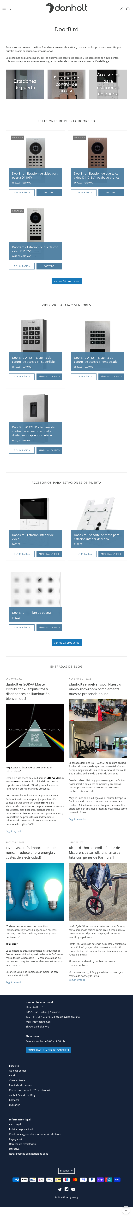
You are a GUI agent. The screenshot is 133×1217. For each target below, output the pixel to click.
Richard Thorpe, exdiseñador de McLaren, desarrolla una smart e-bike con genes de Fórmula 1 (95, 852)
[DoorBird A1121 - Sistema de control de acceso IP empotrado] (97, 344)
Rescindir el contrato (20, 1085)
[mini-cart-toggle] (128, 8)
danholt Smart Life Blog (22, 1095)
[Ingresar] (121, 8)
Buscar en (14, 1104)
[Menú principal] (4, 8)
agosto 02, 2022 (15, 842)
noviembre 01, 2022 (80, 679)
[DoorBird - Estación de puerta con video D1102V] (35, 234)
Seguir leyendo (14, 831)
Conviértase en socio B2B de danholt (29, 1090)
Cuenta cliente (17, 1080)
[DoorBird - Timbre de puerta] (35, 595)
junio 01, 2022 (77, 842)
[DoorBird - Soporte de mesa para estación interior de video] (97, 521)
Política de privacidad (21, 1129)
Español (64, 1170)
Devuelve (14, 1148)
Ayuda (12, 1075)
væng (75, 1197)
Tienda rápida (22, 192)
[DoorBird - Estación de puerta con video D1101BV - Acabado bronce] (97, 160)
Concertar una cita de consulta (48, 1050)
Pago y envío (16, 1139)
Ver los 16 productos (66, 281)
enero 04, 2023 (14, 679)
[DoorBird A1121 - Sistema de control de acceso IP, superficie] (35, 344)
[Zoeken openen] (9, 8)
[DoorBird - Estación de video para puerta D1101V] (35, 160)
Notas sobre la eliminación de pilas (28, 1153)
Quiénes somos (17, 1070)
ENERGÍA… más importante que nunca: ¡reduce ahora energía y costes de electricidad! (31, 852)
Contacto (14, 1099)
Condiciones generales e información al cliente (35, 1134)
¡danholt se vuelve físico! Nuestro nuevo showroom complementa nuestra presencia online (95, 689)
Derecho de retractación (22, 1143)
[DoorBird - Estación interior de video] (35, 521)
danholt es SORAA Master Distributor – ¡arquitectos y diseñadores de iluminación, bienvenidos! (28, 691)
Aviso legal (15, 1124)
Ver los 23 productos (66, 642)
